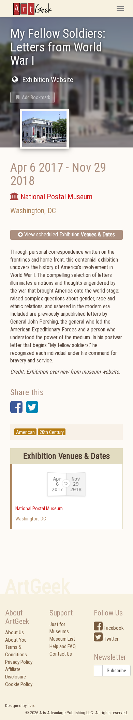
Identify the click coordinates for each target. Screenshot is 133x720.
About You (16, 640)
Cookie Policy (18, 684)
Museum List (62, 639)
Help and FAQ (62, 646)
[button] (32, 97)
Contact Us (60, 654)
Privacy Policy (18, 662)
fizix (31, 705)
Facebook (113, 628)
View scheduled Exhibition (69, 234)
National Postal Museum (39, 508)
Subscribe (116, 670)
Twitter (110, 639)
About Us (14, 632)
